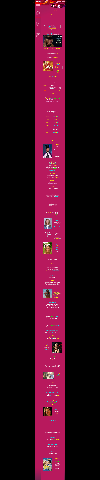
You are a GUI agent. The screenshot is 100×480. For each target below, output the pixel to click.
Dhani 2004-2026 (38, 13)
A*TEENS (37, 14)
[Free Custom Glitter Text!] (52, 163)
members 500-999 (38, 32)
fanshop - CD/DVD (38, 21)
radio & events (37, 23)
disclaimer (37, 35)
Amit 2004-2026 (38, 12)
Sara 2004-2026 (37, 11)
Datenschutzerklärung (52, 478)
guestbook (37, 25)
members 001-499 (38, 33)
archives (37, 24)
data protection (37, 34)
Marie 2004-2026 (38, 10)
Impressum (37, 36)
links (36, 22)
